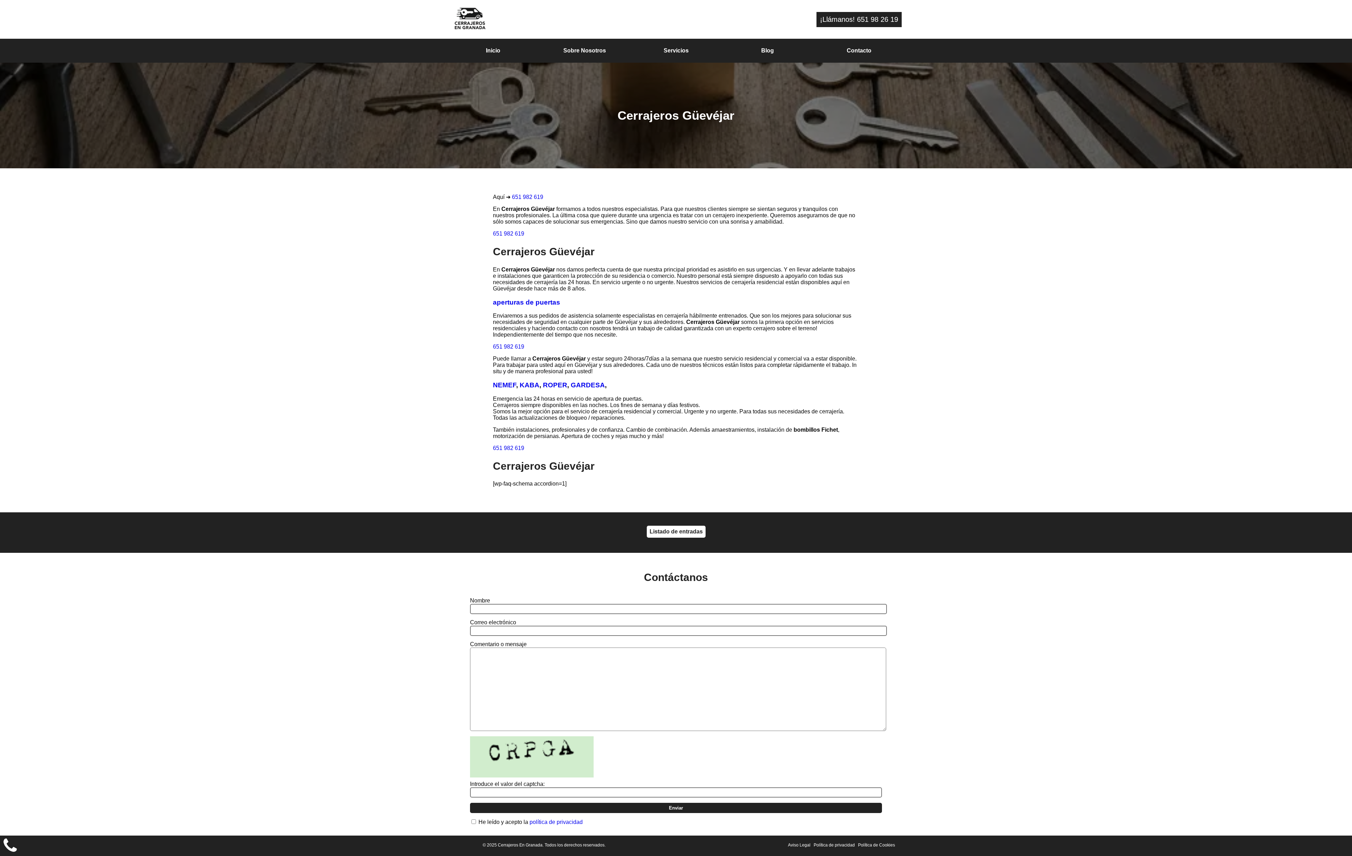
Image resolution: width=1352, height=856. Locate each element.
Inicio (493, 51)
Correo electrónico (493, 622)
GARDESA (588, 385)
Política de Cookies (876, 845)
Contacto (859, 51)
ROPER (555, 385)
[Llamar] (10, 845)
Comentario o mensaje (498, 644)
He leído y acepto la (530, 822)
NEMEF (504, 385)
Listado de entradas (676, 532)
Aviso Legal (799, 845)
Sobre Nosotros (584, 51)
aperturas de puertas (526, 302)
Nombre (480, 601)
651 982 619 (527, 197)
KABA (529, 385)
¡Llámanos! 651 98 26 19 (859, 19)
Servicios (676, 51)
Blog (767, 51)
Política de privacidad (834, 845)
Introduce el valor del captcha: (507, 784)
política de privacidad (556, 822)
